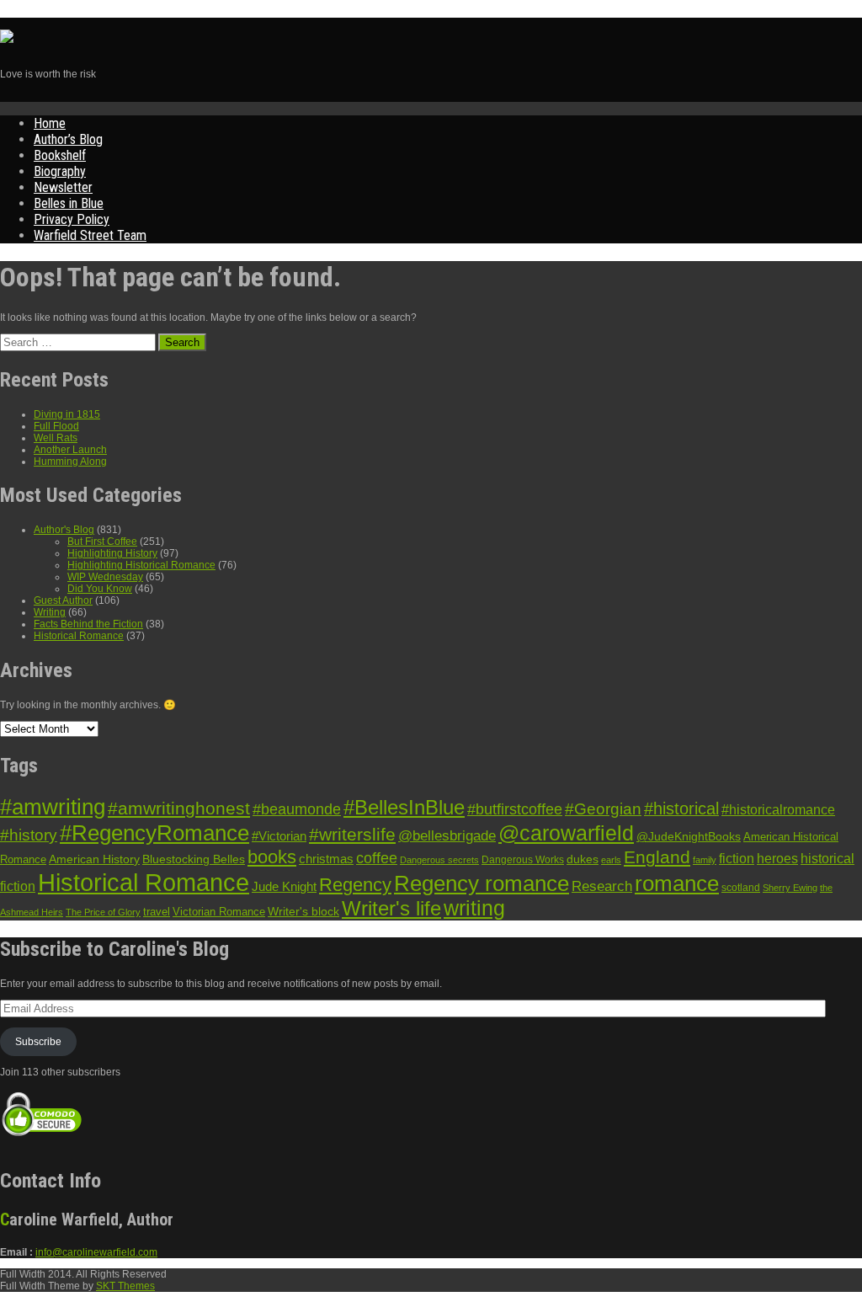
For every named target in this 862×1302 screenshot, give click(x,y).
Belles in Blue (69, 203)
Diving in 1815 (67, 414)
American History (94, 859)
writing (474, 908)
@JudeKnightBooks (688, 836)
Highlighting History (112, 553)
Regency (355, 884)
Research (602, 886)
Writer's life (391, 908)
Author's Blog (64, 530)
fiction (736, 858)
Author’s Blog (68, 139)
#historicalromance (778, 810)
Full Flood (56, 426)
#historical (681, 808)
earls (611, 860)
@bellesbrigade (447, 836)
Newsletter (63, 187)
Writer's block (303, 911)
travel (156, 911)
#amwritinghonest (179, 808)
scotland (740, 888)
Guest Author (63, 600)
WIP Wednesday (105, 577)
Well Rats (55, 438)
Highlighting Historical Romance (141, 565)
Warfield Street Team (90, 235)
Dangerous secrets (439, 860)
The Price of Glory (103, 912)
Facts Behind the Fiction (88, 624)
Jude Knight (284, 886)
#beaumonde (297, 809)
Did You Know (99, 589)
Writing (50, 612)
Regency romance (481, 883)
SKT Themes (125, 1286)
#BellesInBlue (404, 808)
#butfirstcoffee (514, 809)
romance (677, 883)
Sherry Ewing (790, 888)
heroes (777, 858)
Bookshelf (60, 155)
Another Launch (70, 450)
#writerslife (352, 834)
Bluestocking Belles (193, 859)
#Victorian (279, 836)
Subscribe (38, 1042)
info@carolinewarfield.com (96, 1252)
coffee (376, 858)
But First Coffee (102, 541)
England (657, 857)
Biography (60, 171)
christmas (326, 859)
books (271, 856)
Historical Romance (79, 636)
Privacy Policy (71, 219)
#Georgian (603, 809)
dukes (583, 859)
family (704, 860)
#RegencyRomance (154, 833)
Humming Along (70, 461)
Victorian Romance (219, 912)
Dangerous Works (523, 860)
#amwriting (52, 806)
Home (50, 123)
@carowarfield (566, 833)
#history (28, 835)
